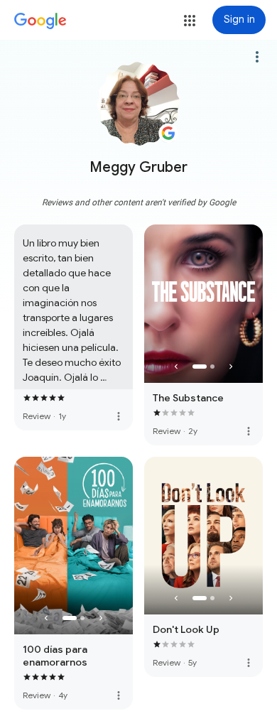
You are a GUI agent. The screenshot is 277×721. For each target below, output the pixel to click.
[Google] (40, 21)
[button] (189, 20)
